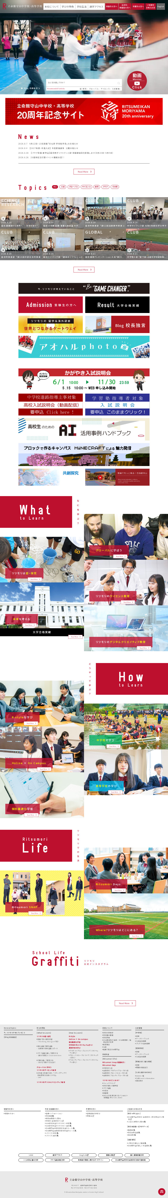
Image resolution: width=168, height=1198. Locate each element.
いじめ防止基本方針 (31, 1160)
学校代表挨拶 (108, 1032)
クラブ (105, 186)
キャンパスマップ (109, 1083)
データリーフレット (142, 1038)
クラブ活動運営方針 (57, 1160)
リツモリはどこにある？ (110, 1080)
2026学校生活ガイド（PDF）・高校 (58, 1126)
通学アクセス (96, 6)
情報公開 (109, 1155)
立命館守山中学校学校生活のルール (59, 1128)
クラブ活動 (107, 1088)
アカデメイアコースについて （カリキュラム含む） (84, 1051)
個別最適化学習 (75, 1042)
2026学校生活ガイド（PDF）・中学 (58, 1123)
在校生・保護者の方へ (125, 6)
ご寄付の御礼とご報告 (136, 1143)
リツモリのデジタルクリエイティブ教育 (51, 1082)
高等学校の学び (75, 1048)
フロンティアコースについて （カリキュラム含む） (84, 1061)
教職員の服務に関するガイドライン (90, 1160)
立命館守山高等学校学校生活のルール (60, 1130)
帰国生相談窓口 (142, 1067)
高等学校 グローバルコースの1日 (115, 1073)
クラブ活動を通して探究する (47, 1053)
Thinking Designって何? (48, 1041)
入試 (63, 186)
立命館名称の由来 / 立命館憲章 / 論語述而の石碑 (117, 1041)
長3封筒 (131, 1135)
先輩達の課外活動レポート (48, 1048)
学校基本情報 (108, 1035)
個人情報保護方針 (137, 1155)
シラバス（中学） (51, 1133)
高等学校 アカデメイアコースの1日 (115, 1070)
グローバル (93, 89)
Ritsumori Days (109, 1065)
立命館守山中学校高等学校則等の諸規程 (130, 1160)
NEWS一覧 (140, 1076)
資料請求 (139, 1081)
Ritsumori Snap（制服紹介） (113, 1062)
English (160, 6)
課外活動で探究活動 (44, 1046)
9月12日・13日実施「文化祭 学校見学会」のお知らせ (54, 143)
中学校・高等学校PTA (54, 1121)
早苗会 (89, 1116)
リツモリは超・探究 (44, 1036)
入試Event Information (145, 1078)
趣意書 (131, 1130)
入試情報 (116, 89)
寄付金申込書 (133, 1132)
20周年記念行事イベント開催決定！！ (48, 157)
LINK (31, 1155)
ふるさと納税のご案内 (136, 1121)
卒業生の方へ (138, 6)
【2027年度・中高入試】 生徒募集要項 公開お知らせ (54, 148)
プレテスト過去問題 (143, 1043)
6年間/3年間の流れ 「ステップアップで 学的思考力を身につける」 (51, 1074)
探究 (97, 186)
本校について (52, 6)
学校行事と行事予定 (110, 1085)
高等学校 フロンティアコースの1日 (115, 1075)
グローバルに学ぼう (44, 1067)
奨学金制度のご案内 (53, 1118)
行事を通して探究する (45, 1060)
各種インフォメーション (54, 1113)
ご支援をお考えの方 (150, 6)
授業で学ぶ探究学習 (44, 1039)
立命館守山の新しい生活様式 (139, 1145)
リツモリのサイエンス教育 (46, 1070)
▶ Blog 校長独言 (30, 88)
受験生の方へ (111, 6)
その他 (115, 186)
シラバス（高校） (51, 1135)
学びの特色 (68, 6)
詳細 (137, 1036)
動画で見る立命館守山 (111, 1049)
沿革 (105, 1047)
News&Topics (10, 1028)
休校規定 (49, 1116)
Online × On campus (78, 1039)
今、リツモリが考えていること (14, 1032)
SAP (39, 1077)
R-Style (72, 1036)
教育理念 (106, 1044)
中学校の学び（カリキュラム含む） (81, 1045)
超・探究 (83, 89)
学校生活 (82, 6)
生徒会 (105, 1090)
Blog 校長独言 (10, 1037)
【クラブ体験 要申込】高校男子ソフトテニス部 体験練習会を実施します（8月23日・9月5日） (72, 153)
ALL (55, 186)
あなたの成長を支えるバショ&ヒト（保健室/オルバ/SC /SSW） (115, 1096)
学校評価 (106, 1037)
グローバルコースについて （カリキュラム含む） (84, 1056)
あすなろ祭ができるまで (46, 1062)
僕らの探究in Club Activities (49, 1055)
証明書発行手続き (93, 1113)
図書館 (105, 1093)
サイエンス (105, 89)
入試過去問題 (141, 1041)
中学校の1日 (107, 1068)
